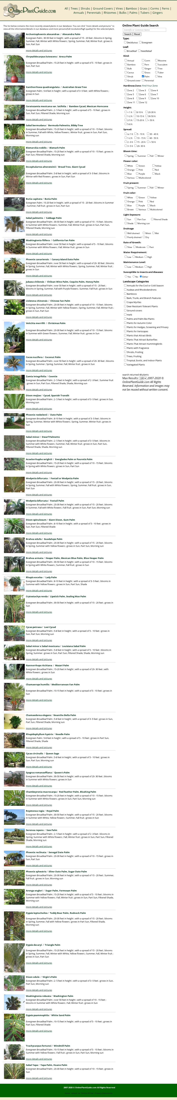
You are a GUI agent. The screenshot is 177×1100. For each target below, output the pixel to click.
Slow (129, 247)
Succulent (162, 64)
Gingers (157, 13)
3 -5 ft (130, 146)
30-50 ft (152, 116)
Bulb (129, 68)
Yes (129, 276)
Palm (147, 76)
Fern (147, 64)
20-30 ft (152, 112)
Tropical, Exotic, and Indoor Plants (144, 360)
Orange (131, 170)
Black (157, 173)
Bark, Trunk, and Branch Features (144, 298)
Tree (160, 68)
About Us (75, 1093)
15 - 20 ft (141, 142)
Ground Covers (103, 8)
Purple (142, 173)
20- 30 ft (141, 146)
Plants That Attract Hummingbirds (144, 343)
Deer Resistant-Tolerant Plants (142, 306)
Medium (139, 257)
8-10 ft (140, 112)
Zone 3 (142, 90)
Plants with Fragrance (138, 348)
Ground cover (134, 80)
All (66, 8)
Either (145, 276)
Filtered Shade (161, 219)
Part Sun (142, 219)
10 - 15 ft (141, 138)
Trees (74, 8)
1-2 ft (129, 116)
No (136, 276)
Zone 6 (142, 94)
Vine (160, 76)
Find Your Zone (150, 85)
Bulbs (123, 13)
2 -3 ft (130, 142)
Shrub (130, 76)
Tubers (145, 13)
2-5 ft (129, 120)
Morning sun (144, 223)
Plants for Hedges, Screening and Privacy (148, 327)
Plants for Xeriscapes (137, 331)
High (149, 257)
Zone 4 (154, 90)
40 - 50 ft (154, 138)
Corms (154, 8)
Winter (161, 156)
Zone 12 (143, 102)
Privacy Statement (104, 1093)
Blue (129, 173)
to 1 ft (130, 134)
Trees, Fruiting (134, 356)
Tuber (161, 72)
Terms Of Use (87, 1093)
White (130, 166)
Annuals (78, 13)
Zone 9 (142, 98)
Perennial (149, 80)
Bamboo (131, 8)
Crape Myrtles (134, 302)
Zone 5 (130, 94)
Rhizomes (110, 13)
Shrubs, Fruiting (135, 352)
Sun (129, 219)
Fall (151, 156)
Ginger (148, 68)
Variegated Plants (136, 364)
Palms (133, 13)
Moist (148, 233)
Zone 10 (155, 98)
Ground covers (134, 310)
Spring (130, 156)
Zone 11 (131, 102)
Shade (130, 223)
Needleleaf (146, 51)
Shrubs (85, 8)
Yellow (158, 166)
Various (131, 177)
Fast (152, 247)
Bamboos (132, 293)
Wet (157, 233)
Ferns (165, 8)
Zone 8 (130, 98)
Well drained (133, 233)
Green (142, 166)
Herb (129, 314)
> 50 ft (151, 120)
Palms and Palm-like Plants (140, 318)
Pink (141, 170)
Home (67, 1093)
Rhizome (162, 60)
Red (157, 170)
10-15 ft (140, 116)
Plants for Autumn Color (139, 323)
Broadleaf (132, 51)
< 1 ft (129, 112)
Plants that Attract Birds (139, 335)
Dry (147, 237)
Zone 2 (130, 90)
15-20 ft (140, 120)
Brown (130, 209)
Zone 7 (154, 94)
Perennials (94, 13)
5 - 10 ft (140, 134)
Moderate (141, 247)
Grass (143, 8)
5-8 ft (129, 124)
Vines (119, 8)
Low (129, 257)
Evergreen (147, 42)
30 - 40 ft (154, 134)
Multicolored (145, 177)
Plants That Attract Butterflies (142, 339)
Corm (147, 60)
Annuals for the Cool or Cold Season (145, 285)
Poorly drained (134, 237)
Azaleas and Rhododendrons (141, 289)
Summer (142, 156)
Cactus (130, 72)
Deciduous (132, 42)
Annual (130, 60)
